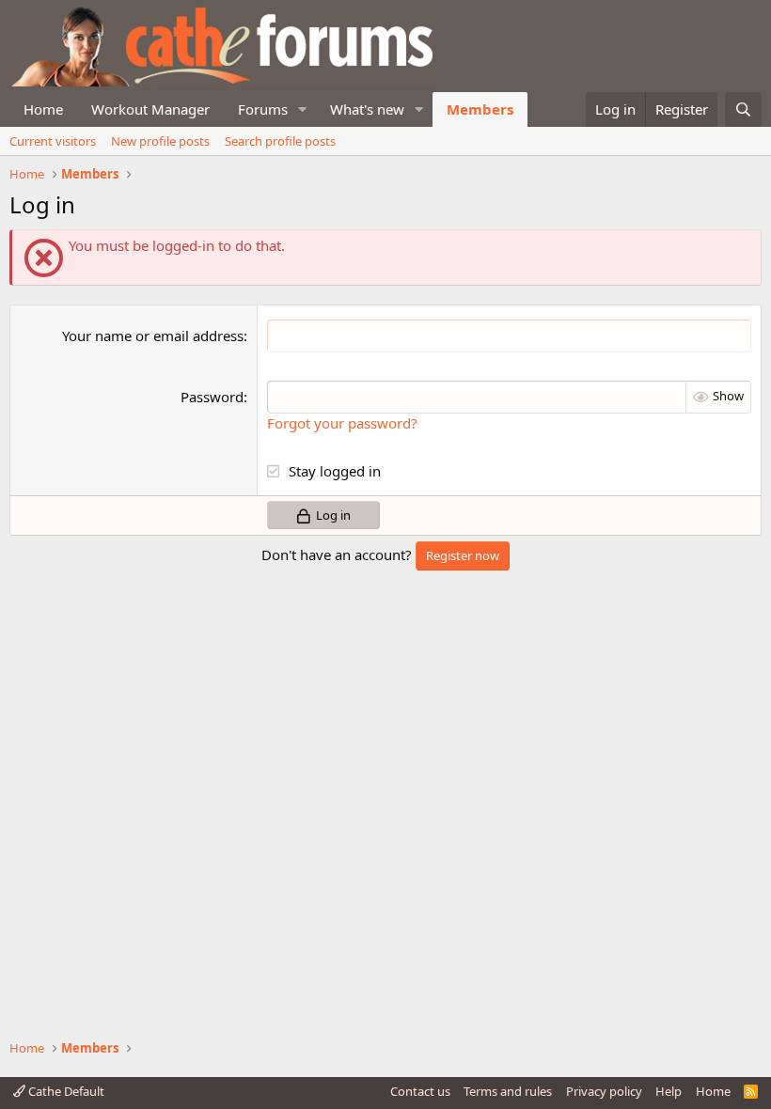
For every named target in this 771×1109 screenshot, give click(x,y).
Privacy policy (604, 1091)
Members (480, 109)
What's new (367, 109)
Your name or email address (153, 335)
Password (212, 396)
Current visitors (52, 141)
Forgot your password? (342, 423)
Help (668, 1091)
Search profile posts (280, 141)
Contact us (420, 1091)
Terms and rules (508, 1091)
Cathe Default (64, 1091)
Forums (263, 109)
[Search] (743, 109)
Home (43, 109)
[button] (303, 109)
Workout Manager (150, 109)
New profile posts (160, 141)
